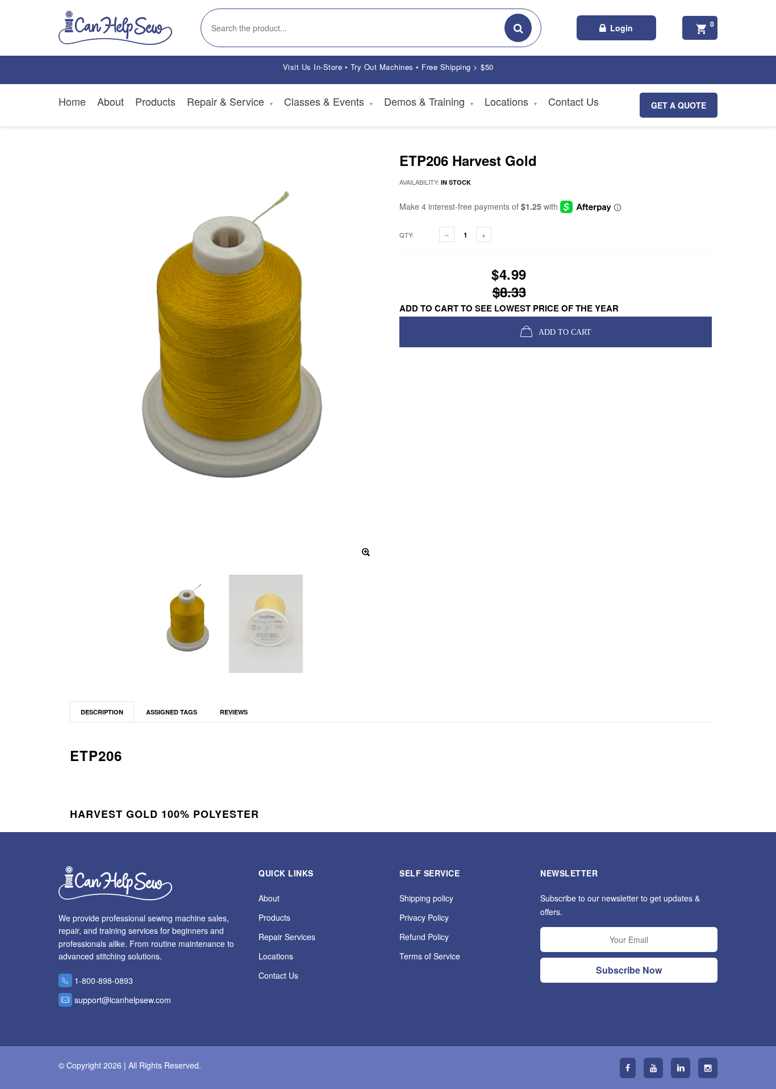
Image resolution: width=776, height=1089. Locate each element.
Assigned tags (171, 712)
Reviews (234, 712)
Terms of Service (429, 956)
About (110, 101)
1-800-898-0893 (103, 980)
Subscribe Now (629, 969)
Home (72, 101)
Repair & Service (230, 101)
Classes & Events (328, 101)
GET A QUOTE (678, 105)
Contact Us (573, 101)
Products (155, 101)
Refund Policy (424, 936)
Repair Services (286, 936)
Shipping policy (426, 898)
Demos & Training (428, 101)
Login (621, 28)
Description (102, 712)
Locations (511, 101)
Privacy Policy (424, 917)
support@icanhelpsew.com (122, 999)
